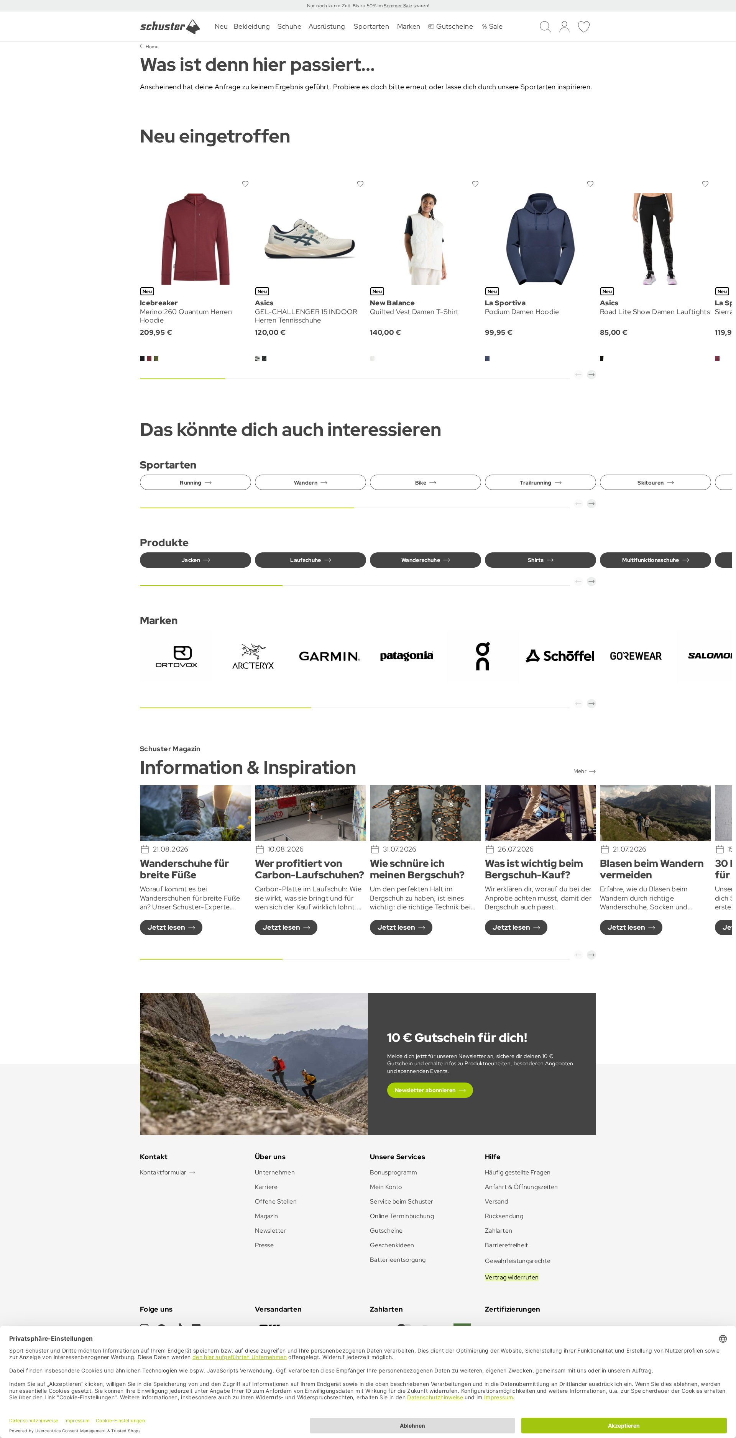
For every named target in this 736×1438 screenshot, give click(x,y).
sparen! (420, 6)
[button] (578, 375)
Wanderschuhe (420, 560)
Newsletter (270, 1231)
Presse (264, 1245)
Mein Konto (386, 1187)
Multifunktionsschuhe (650, 560)
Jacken (190, 560)
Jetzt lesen (166, 927)
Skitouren (650, 482)
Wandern (306, 482)
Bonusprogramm (393, 1172)
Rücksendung (504, 1216)
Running (191, 482)
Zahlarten (498, 1231)
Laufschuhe (305, 560)
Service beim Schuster (402, 1201)
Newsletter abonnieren (425, 1090)
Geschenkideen (392, 1245)
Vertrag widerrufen (512, 1277)
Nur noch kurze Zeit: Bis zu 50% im (345, 6)
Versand (496, 1201)
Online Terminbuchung (402, 1216)
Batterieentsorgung (398, 1260)
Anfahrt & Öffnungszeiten (521, 1187)
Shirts (536, 560)
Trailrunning (535, 482)
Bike (420, 482)
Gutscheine (386, 1231)
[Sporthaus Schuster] (170, 26)
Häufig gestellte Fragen (517, 1172)
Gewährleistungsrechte (518, 1261)
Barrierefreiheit (506, 1245)
